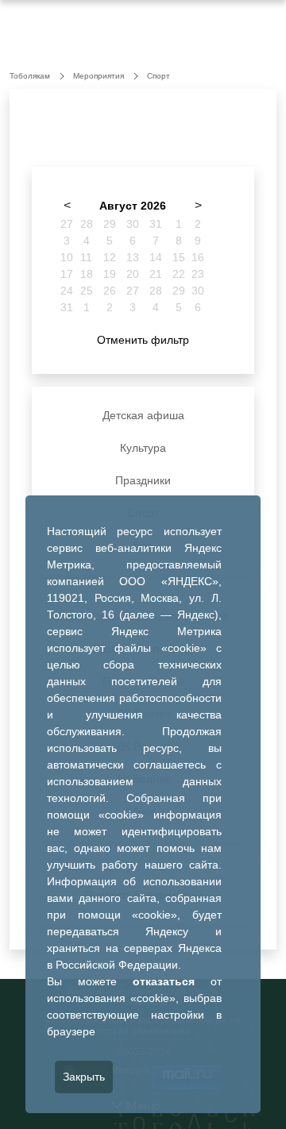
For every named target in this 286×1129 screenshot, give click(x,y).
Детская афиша (143, 415)
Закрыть (84, 1076)
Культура (143, 447)
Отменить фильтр (143, 339)
